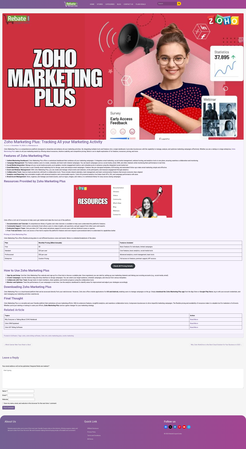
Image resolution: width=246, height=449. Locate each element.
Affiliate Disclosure (93, 428)
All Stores (90, 439)
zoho (24, 336)
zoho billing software (33, 336)
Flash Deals (141, 4)
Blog (119, 4)
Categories (109, 4)
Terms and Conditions (94, 435)
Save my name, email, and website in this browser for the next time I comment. (30, 403)
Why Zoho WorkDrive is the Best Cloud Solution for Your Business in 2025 (215, 345)
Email (4, 395)
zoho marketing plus (55, 336)
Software (14, 336)
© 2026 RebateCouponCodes (173, 433)
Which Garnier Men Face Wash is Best (18, 345)
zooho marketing (68, 336)
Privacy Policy (91, 432)
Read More (194, 319)
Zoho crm (44, 336)
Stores (100, 4)
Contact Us (128, 4)
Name (4, 391)
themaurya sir (33, 145)
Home (92, 4)
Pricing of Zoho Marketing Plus (15, 234)
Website (5, 399)
